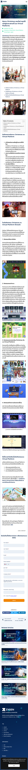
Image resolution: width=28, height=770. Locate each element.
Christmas (6, 30)
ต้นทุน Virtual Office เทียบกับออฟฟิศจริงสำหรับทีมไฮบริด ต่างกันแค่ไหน (14, 697)
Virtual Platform (19, 30)
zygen (12, 32)
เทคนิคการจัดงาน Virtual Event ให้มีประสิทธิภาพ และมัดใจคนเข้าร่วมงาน (13, 480)
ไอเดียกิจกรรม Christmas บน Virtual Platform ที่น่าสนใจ (14, 127)
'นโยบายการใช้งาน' (15, 762)
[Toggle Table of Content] (22, 121)
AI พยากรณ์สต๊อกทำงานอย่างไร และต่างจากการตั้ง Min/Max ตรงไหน (14, 643)
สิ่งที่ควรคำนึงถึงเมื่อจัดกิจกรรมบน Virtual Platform (12, 130)
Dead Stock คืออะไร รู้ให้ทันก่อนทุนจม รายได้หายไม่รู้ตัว (13, 662)
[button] (26, 2)
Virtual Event (12, 30)
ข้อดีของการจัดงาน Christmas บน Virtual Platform (12, 123)
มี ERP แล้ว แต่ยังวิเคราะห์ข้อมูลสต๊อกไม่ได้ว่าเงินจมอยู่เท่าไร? (14, 679)
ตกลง (14, 765)
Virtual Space (7, 32)
